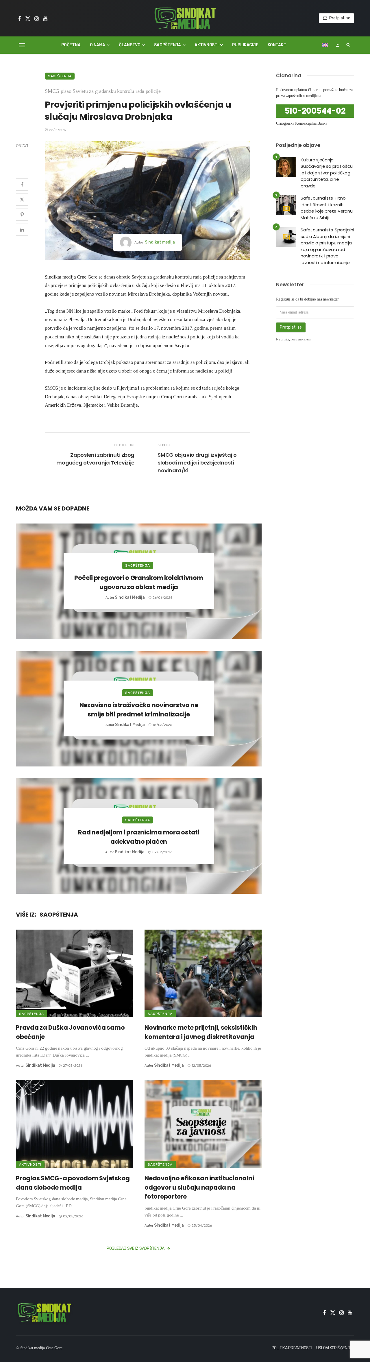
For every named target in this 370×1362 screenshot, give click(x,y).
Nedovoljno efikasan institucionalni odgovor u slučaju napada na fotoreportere (199, 1187)
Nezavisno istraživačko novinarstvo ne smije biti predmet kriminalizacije (138, 709)
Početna (70, 45)
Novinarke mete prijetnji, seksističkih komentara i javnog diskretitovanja (201, 1032)
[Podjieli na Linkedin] (22, 230)
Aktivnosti (207, 45)
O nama (97, 45)
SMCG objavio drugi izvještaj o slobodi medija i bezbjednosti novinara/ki (197, 462)
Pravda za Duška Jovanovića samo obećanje (70, 1032)
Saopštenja (167, 45)
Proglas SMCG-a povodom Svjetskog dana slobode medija (73, 1183)
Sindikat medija (160, 242)
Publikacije (245, 45)
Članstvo (129, 45)
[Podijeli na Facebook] (22, 184)
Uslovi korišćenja (334, 1348)
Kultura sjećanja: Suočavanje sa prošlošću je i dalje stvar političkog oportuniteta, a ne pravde (326, 173)
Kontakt (277, 45)
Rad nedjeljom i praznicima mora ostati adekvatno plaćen (138, 837)
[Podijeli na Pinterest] (22, 215)
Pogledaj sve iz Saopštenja (135, 1248)
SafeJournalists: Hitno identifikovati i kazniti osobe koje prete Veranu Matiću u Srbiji (326, 208)
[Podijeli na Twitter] (22, 199)
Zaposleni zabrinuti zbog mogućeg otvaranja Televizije (95, 458)
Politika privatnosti (292, 1348)
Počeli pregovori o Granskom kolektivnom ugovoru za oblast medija (138, 582)
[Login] (337, 45)
